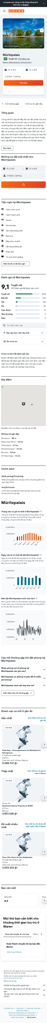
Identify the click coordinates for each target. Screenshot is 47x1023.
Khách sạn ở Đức (22, 1010)
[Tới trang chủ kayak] (16, 10)
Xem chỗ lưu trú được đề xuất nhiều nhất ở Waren (35, 825)
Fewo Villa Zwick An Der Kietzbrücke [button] (17, 857)
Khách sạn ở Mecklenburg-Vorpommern (22, 1013)
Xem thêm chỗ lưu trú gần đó (37, 719)
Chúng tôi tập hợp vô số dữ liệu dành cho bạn (22, 990)
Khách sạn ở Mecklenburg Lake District (22, 1015)
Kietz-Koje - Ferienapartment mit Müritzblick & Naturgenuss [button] (21, 751)
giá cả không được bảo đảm (13, 978)
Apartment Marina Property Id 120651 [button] (17, 806)
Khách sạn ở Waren (14, 952)
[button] (44, 3)
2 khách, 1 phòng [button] (12, 76)
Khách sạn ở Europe (33, 1008)
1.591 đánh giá (24, 59)
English (26, 5)
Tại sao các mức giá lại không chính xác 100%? (21, 995)
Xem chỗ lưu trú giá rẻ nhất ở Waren (36, 772)
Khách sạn (20, 1008)
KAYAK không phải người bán (16, 985)
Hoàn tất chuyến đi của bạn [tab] (17, 934)
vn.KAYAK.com (9, 1008)
